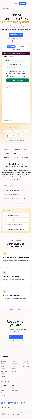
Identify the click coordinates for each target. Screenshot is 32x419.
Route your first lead (16, 34)
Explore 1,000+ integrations (16, 140)
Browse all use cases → (16, 309)
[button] (28, 3)
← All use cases (5, 8)
